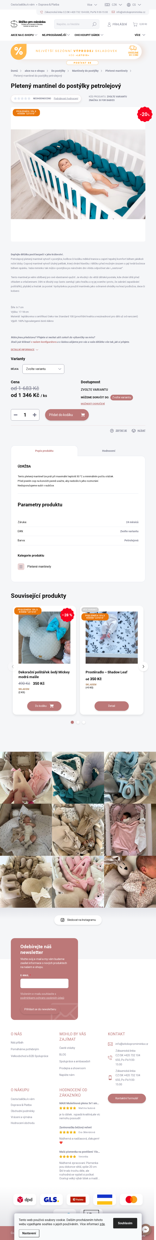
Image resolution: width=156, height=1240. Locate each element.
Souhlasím (125, 1223)
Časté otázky (67, 1047)
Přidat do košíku (61, 415)
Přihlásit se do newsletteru (40, 1009)
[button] (145, 1229)
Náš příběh (17, 1042)
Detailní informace (22, 349)
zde (102, 1224)
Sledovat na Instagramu (81, 919)
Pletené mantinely (39, 566)
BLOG (62, 1054)
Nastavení (29, 1233)
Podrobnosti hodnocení (66, 98)
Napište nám (67, 1074)
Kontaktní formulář (126, 1098)
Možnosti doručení (93, 403)
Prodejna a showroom (72, 1068)
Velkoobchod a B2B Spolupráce (29, 1056)
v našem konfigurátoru (44, 341)
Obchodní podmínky (23, 1111)
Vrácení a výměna (21, 1117)
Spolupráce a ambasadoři (74, 1061)
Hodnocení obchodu (23, 1123)
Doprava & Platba (48, 4)
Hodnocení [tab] (108, 450)
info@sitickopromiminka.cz (131, 1043)
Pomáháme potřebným (25, 1049)
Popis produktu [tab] (44, 450)
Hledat (94, 24)
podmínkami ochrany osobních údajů (42, 997)
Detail (111, 705)
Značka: (102, 100)
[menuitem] (24, 35)
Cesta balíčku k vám (23, 4)
